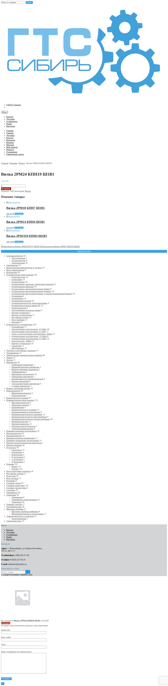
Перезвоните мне (84, 251)
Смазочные (17, 346)
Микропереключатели (21, 393)
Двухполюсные (18, 258)
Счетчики (10, 490)
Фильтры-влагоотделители (24, 426)
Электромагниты (14, 521)
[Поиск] (27, 572)
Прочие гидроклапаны (22, 315)
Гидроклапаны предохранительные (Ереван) (31, 291)
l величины (17, 450)
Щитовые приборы (14, 509)
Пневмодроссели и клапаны (24, 410)
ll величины (17, 452)
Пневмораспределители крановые (27, 414)
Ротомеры (10, 481)
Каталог (10, 117)
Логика (9, 360)
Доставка (10, 119)
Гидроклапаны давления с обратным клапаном (33, 284)
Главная (9, 131)
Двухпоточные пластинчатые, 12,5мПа (29, 329)
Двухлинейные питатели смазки (26, 310)
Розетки (15, 469)
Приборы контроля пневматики (20, 438)
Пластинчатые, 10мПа (22, 341)
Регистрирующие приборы (18, 471)
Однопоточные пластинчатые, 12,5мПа (29, 336)
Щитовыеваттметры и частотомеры (27, 514)
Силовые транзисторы (16, 488)
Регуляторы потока (20, 317)
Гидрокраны (17, 296)
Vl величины (17, 462)
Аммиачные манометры (22, 365)
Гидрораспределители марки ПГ (26, 305)
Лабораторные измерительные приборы (24, 355)
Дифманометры (19, 372)
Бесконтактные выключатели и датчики (24, 268)
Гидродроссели (18, 277)
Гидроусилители (19, 308)
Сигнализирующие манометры (25, 384)
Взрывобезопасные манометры (25, 367)
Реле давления (18, 320)
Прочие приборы (14, 445)
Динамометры (12, 353)
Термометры (11, 492)
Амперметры (12, 265)
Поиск (29, 2)
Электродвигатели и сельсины (20, 516)
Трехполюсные (18, 263)
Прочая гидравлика (20, 313)
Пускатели (11, 448)
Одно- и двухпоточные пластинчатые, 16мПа (32, 334)
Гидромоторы (18, 327)
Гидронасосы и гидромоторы (19, 324)
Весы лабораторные (15, 270)
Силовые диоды (13, 483)
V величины (17, 459)
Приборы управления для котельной (22, 440)
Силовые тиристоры (15, 485)
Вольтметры (11, 272)
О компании (11, 121)
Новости (10, 149)
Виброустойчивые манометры (25, 369)
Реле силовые (12, 478)
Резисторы (11, 476)
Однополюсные (19, 260)
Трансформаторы (14, 507)
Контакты (10, 126)
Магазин (10, 145)
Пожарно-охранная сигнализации (21, 431)
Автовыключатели (14, 256)
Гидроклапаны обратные (23, 287)
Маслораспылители (20, 403)
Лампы (9, 358)
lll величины (17, 455)
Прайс (9, 124)
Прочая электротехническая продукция (24, 443)
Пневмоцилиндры (20, 421)
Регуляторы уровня (14, 474)
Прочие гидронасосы (21, 343)
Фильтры (16, 322)
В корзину (6, 189)
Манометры (11, 362)
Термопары (17, 502)
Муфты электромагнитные (18, 388)
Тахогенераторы (19, 519)
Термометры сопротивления (24, 500)
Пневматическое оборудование (20, 400)
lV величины (17, 457)
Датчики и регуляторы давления (20, 350)
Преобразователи (14, 436)
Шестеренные (18, 348)
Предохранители (13, 433)
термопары (11, 495)
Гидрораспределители (21, 301)
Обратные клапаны (20, 405)
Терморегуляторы (14, 504)
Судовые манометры (21, 386)
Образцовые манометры (22, 376)
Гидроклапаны (18, 282)
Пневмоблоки (18, 407)
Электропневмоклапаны (22, 429)
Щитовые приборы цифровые (25, 511)
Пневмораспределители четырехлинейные (31, 419)
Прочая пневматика (20, 424)
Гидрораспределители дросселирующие (29, 303)
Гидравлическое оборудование (20, 275)
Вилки (22, 163)
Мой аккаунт (12, 147)
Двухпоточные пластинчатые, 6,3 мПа (29, 332)
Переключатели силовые (17, 398)
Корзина (10, 142)
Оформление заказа (15, 154)
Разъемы (13, 163)
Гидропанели (17, 298)
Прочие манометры (20, 381)
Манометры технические (23, 374)
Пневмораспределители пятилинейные (29, 417)
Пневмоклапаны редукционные (26, 412)
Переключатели (13, 391)
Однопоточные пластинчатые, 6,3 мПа (29, 339)
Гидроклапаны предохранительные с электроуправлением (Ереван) (42, 294)
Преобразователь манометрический (27, 379)
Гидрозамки (17, 279)
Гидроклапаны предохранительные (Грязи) (31, 289)
